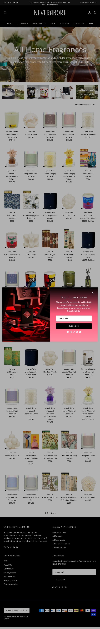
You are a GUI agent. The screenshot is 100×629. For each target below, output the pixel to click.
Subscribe (74, 326)
